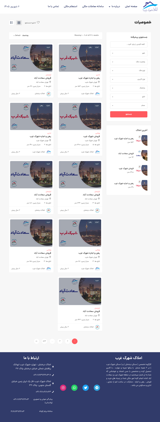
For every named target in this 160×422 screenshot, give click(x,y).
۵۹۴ (44, 341)
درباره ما (116, 7)
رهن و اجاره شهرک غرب (124, 138)
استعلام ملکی (70, 7)
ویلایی (97, 133)
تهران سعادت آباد (42, 82)
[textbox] (129, 53)
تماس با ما (53, 7)
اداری (98, 75)
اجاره (97, 47)
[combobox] (128, 53)
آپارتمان (48, 75)
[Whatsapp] (74, 388)
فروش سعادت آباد (126, 153)
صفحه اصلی (131, 7)
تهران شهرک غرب (91, 82)
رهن (90, 47)
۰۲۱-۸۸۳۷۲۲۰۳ (21, 399)
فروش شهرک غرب (126, 168)
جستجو (129, 114)
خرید (48, 47)
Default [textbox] (17, 35)
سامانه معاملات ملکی (93, 7)
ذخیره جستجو (30, 22)
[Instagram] (63, 388)
